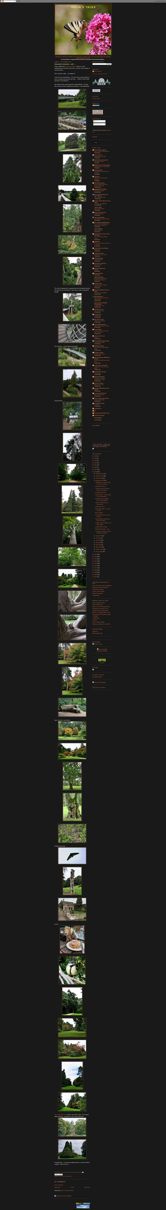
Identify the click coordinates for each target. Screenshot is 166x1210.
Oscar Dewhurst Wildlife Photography (100, 303)
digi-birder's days (99, 319)
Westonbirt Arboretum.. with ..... (103, 529)
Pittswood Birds (98, 273)
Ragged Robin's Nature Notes (102, 165)
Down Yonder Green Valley (101, 398)
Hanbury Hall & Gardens (101, 526)
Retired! (96, 337)
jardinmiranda (98, 283)
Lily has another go (99, 336)
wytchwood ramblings (100, 263)
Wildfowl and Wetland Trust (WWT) (101, 624)
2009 (95, 572)
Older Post (87, 1187)
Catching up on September (100, 203)
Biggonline (95, 631)
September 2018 (100, 480)
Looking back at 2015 (99, 305)
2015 (95, 558)
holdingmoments (98, 253)
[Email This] (55, 1174)
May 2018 (98, 542)
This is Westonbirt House (60, 1114)
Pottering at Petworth (100, 492)
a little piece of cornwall (100, 365)
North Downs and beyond (101, 160)
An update (96, 404)
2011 (95, 567)
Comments (97, 124)
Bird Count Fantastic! (99, 394)
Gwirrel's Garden (98, 383)
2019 (95, 469)
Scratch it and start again (100, 156)
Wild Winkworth (98, 296)
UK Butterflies (96, 618)
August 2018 (99, 535)
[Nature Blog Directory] (96, 105)
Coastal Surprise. (98, 259)
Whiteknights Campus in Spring (101, 325)
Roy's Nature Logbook (100, 150)
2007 (95, 576)
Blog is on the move (99, 384)
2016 (95, 556)
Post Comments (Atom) (67, 1190)
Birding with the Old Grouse (101, 413)
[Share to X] (58, 1174)
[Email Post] (82, 1172)
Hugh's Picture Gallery (98, 589)
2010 (95, 570)
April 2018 (98, 544)
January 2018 (99, 551)
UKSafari (95, 620)
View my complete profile (100, 73)
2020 (95, 467)
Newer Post (57, 1187)
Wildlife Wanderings (99, 268)
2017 (95, 554)
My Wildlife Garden (99, 403)
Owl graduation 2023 (99, 208)
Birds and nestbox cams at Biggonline (102, 585)
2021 (95, 465)
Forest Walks (97, 329)
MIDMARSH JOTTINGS (100, 189)
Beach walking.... (99, 512)
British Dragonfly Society (99, 602)
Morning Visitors (98, 264)
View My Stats (96, 98)
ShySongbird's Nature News (101, 341)
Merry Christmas (98, 230)
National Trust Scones (100, 212)
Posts (96, 121)
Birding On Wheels (99, 376)
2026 (95, 456)
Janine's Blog (98, 207)
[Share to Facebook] (60, 1174)
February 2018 (99, 549)
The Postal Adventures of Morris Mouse (101, 195)
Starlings (96, 269)
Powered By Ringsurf (102, 651)
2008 (95, 574)
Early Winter (97, 249)
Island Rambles (98, 229)
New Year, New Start (99, 310)
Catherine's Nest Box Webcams (100, 587)
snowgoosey (97, 314)
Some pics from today (99, 399)
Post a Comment (58, 1185)
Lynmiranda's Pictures (100, 393)
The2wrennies (96, 595)
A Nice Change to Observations (101, 151)
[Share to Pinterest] (62, 1174)
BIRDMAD (97, 241)
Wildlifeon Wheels (99, 346)
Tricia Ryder (97, 71)
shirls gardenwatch (99, 217)
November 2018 (100, 476)
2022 (95, 462)
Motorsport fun (97, 315)
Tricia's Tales (83, 7)
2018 (95, 471)
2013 (95, 563)
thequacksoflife (98, 170)
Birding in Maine (98, 352)
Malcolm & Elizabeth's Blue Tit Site (101, 612)
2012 (95, 565)
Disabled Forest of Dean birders (100, 610)
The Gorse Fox (98, 155)
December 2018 (100, 473)
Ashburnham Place (100, 506)
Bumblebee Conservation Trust (100, 608)
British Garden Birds (98, 604)
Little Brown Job (98, 309)
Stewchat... (97, 176)
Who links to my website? (99, 687)
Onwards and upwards (99, 320)
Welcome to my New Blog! (100, 292)
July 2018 (98, 538)
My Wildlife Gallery (97, 677)
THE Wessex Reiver (99, 183)
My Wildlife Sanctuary (100, 371)
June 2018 (98, 540)
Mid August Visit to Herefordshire (102, 166)
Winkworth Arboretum (100, 486)
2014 (95, 561)
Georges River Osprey (99, 353)
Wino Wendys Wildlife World (102, 222)
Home (72, 1187)
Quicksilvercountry (99, 415)
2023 (95, 460)
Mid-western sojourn (99, 161)
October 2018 (99, 478)
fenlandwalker (98, 417)
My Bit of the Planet (98, 593)
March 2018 (99, 547)
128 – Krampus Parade (99, 197)
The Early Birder (98, 258)
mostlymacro (97, 408)
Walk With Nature (98, 277)
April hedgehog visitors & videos (101, 218)
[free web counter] (97, 644)
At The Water (97, 420)
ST (95, 410)
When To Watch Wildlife (98, 622)
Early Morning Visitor (99, 190)
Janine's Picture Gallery (98, 591)
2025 (95, 458)
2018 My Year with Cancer (100, 254)
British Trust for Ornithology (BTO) (101, 606)
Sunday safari (97, 373)
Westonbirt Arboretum (71, 66)
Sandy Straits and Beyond (101, 248)
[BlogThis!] (57, 1174)
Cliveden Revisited (98, 213)
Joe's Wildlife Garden (100, 324)
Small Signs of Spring (99, 342)
